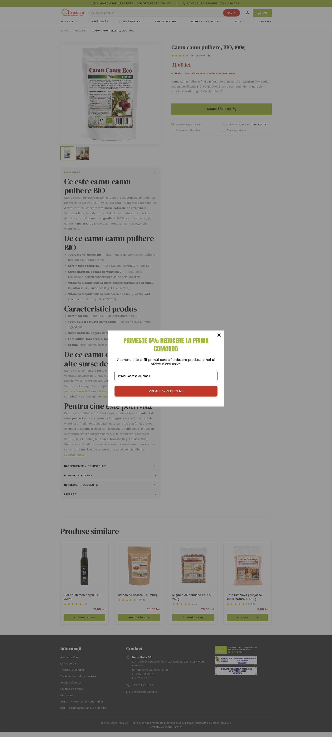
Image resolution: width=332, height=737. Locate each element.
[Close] (219, 335)
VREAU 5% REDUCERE (166, 391)
